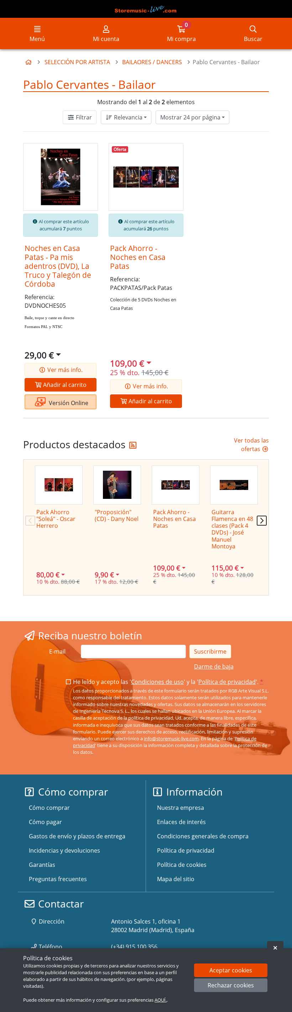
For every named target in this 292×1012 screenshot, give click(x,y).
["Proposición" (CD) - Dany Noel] (117, 485)
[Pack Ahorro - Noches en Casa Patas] (146, 177)
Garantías (42, 865)
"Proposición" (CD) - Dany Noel (117, 515)
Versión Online (67, 403)
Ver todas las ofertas (251, 444)
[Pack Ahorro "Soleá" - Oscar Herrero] (59, 485)
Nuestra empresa (180, 808)
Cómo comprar (49, 808)
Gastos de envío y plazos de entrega (77, 836)
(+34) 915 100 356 (134, 947)
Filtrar (83, 117)
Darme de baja (214, 666)
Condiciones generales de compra (203, 836)
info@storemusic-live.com (171, 738)
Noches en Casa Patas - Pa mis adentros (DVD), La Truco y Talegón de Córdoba (58, 266)
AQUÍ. (161, 1000)
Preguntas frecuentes (58, 879)
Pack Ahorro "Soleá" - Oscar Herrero (55, 519)
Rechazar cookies (231, 985)
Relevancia (127, 117)
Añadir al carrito (64, 385)
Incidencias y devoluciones (64, 850)
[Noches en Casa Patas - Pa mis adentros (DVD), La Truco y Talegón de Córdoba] (60, 177)
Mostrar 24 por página (190, 117)
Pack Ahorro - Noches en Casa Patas (138, 257)
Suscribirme (210, 651)
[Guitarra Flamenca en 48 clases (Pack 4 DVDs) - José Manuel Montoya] (234, 485)
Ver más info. (64, 370)
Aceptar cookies (230, 970)
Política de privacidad (227, 682)
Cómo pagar (45, 822)
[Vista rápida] (87, 154)
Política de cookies (182, 865)
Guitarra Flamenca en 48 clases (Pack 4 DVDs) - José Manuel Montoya (232, 529)
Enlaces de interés (181, 822)
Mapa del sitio (175, 879)
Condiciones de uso (157, 682)
